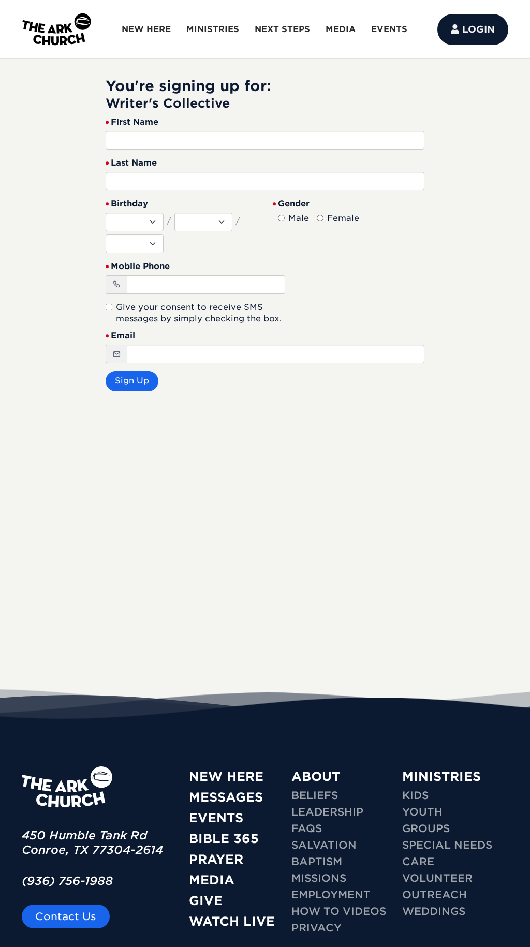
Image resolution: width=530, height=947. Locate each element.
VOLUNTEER (437, 878)
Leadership (327, 812)
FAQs (306, 828)
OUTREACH (434, 895)
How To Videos (338, 911)
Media (211, 879)
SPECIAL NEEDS (447, 845)
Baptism (316, 861)
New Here (226, 776)
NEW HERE (146, 29)
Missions (318, 878)
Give (206, 900)
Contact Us (65, 916)
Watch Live (232, 921)
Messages (226, 797)
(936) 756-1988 (67, 880)
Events (216, 817)
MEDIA (341, 29)
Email (123, 336)
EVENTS (389, 29)
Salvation (324, 845)
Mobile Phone (140, 266)
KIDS (415, 795)
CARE (418, 861)
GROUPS (426, 828)
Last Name (134, 163)
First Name (134, 122)
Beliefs (314, 795)
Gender (294, 204)
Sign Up (132, 381)
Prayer (216, 859)
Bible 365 (224, 838)
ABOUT (315, 776)
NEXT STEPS (282, 29)
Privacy (316, 928)
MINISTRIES (212, 29)
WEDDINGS (433, 911)
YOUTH (422, 812)
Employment (331, 895)
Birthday (129, 204)
